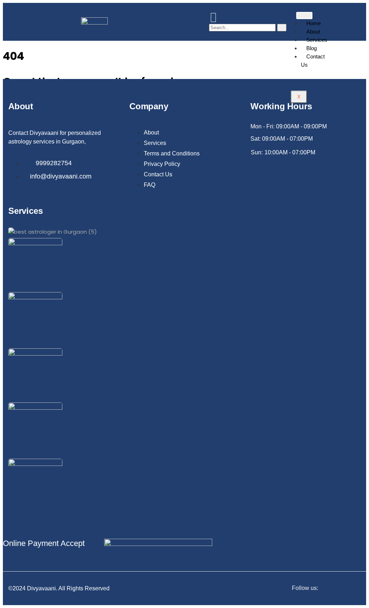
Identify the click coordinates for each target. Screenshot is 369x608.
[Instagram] (358, 588)
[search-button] (281, 27)
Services (316, 40)
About (313, 31)
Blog (311, 48)
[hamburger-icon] (304, 15)
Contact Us (313, 60)
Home (313, 23)
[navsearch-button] (213, 17)
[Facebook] (344, 588)
